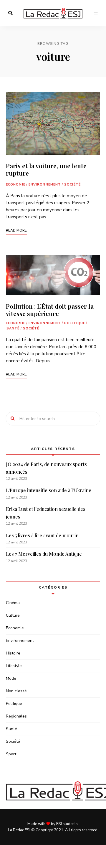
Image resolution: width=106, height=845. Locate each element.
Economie (15, 184)
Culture (13, 615)
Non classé (16, 691)
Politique (74, 323)
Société (72, 184)
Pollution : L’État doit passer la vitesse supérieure (50, 309)
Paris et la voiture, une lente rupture (46, 169)
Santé (13, 328)
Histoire (13, 653)
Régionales (16, 716)
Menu (96, 13)
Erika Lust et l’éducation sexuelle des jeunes (45, 513)
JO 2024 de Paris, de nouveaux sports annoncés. (46, 468)
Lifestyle (14, 666)
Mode (11, 678)
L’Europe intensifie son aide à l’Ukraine (48, 490)
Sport (11, 754)
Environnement (45, 184)
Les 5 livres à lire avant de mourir (42, 535)
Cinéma (13, 603)
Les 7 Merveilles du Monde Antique (44, 554)
